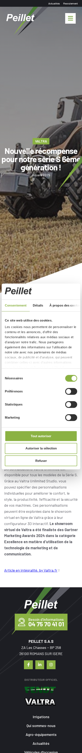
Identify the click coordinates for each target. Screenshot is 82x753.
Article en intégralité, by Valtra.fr (30, 570)
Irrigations (41, 717)
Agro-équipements (41, 734)
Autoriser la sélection (41, 448)
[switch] (71, 391)
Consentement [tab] (15, 305)
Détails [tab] (38, 305)
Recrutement (70, 3)
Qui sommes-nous (41, 725)
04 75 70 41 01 (46, 624)
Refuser (41, 461)
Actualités (54, 3)
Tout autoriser (41, 436)
